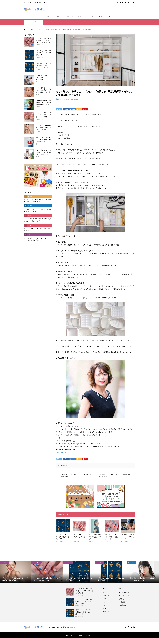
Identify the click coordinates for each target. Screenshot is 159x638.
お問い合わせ (72, 627)
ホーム (48, 16)
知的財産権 (122, 602)
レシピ (80, 16)
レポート (101, 16)
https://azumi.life (61, 452)
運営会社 (63, 627)
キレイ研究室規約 (124, 592)
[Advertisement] (38, 273)
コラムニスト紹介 (54, 627)
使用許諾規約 (122, 605)
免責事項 (121, 599)
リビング (68, 465)
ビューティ (58, 16)
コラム (110, 16)
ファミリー (90, 16)
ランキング (106, 611)
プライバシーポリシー (125, 596)
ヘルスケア (70, 16)
